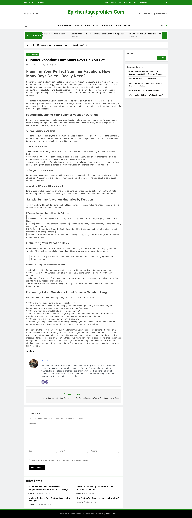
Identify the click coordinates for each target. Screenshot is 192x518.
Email (62, 451)
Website (94, 451)
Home (87, 26)
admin (31, 65)
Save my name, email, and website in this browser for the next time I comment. (60, 460)
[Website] (46, 382)
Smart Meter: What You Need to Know (143, 79)
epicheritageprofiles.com (96, 12)
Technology (106, 26)
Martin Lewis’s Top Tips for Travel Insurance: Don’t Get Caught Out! (128, 2)
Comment (33, 423)
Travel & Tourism (122, 26)
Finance (78, 26)
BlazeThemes (111, 514)
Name (31, 451)
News (95, 26)
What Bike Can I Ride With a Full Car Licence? (146, 95)
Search (130, 53)
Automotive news (64, 26)
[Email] (43, 382)
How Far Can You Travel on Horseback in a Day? (97, 498)
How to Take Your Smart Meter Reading (134, 34)
